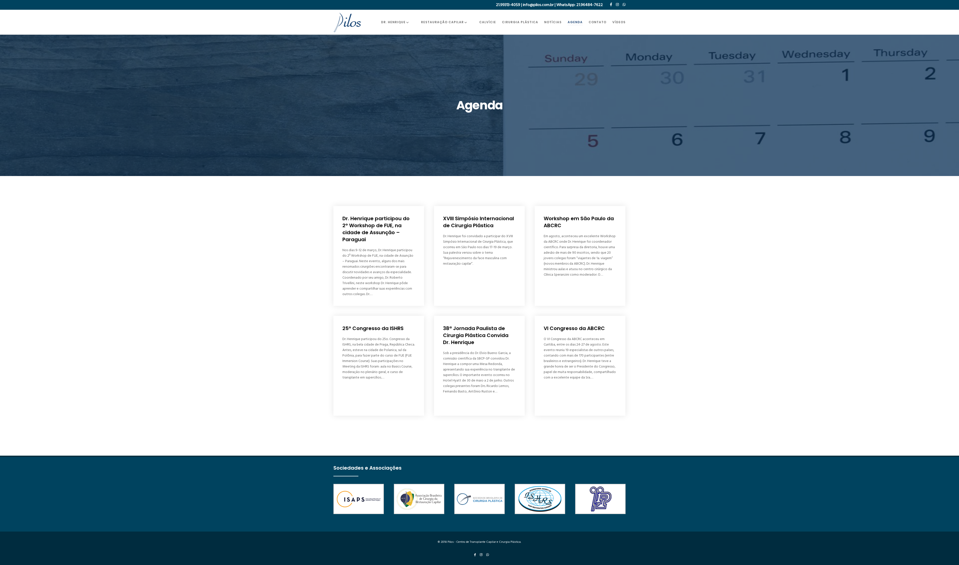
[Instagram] (617, 4)
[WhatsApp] (624, 4)
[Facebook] (611, 4)
